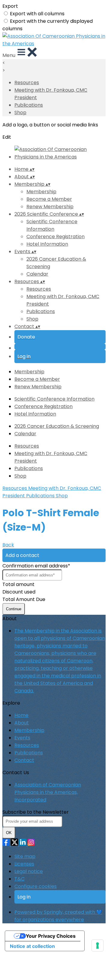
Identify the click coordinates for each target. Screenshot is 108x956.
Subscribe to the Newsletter (35, 812)
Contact (24, 760)
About (21, 722)
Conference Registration (55, 236)
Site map (24, 856)
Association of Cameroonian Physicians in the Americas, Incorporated (47, 792)
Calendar (37, 274)
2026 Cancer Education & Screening (56, 426)
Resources (26, 82)
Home (21, 715)
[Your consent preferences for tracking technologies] (97, 945)
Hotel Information (47, 244)
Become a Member (49, 199)
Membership (41, 191)
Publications (28, 105)
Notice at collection (32, 946)
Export (10, 6)
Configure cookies (35, 886)
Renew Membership (50, 206)
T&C (19, 878)
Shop (20, 112)
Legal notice (28, 871)
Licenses (24, 863)
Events (22, 737)
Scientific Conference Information (54, 398)
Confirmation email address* (36, 565)
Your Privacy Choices (51, 936)
